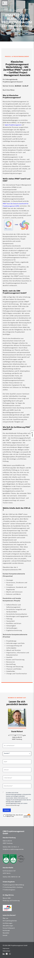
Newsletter (6, 933)
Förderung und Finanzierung (11, 900)
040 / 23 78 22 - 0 (13, 847)
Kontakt (5, 935)
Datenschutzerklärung (12, 805)
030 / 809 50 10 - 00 (14, 877)
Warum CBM (6, 898)
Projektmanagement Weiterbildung (13, 885)
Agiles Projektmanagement (13, 125)
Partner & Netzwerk (9, 928)
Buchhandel (6, 930)
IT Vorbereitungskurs (9, 890)
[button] (32, 434)
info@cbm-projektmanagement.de (13, 849)
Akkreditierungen (8, 925)
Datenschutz (6, 951)
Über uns (5, 918)
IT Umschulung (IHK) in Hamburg (12, 887)
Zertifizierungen (7, 923)
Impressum (6, 948)
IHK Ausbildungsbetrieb (10, 921)
